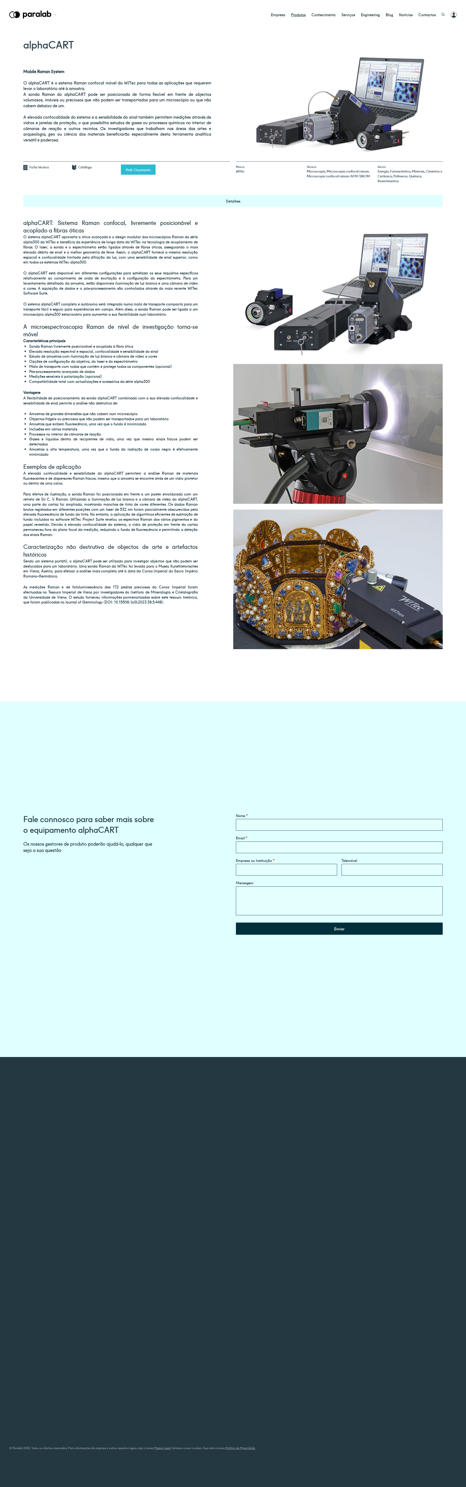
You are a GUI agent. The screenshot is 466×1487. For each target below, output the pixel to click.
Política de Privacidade (240, 1448)
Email (241, 837)
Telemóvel (349, 860)
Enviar (339, 928)
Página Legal (162, 1448)
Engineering (370, 14)
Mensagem (244, 882)
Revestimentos (388, 180)
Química (415, 175)
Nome (242, 815)
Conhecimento (323, 14)
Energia (383, 171)
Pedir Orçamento (138, 169)
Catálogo (85, 167)
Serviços (348, 14)
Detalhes (233, 201)
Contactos (427, 14)
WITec (240, 171)
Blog (389, 14)
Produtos (298, 14)
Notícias (406, 14)
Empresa (278, 14)
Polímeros (400, 175)
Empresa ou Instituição (255, 860)
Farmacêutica (400, 171)
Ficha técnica (39, 167)
